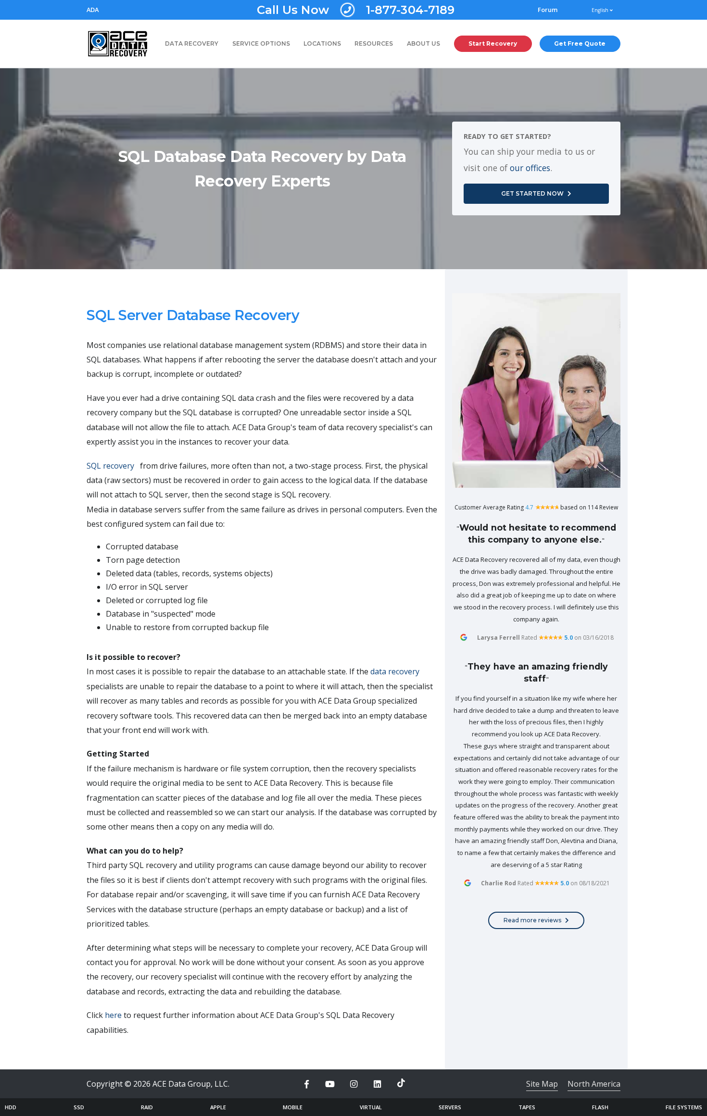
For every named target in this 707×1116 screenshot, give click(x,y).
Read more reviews (532, 920)
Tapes (526, 1107)
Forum (548, 10)
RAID (147, 1107)
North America (594, 1084)
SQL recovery (110, 465)
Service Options (261, 43)
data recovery (394, 671)
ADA (93, 10)
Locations (322, 43)
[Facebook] (306, 1084)
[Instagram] (353, 1084)
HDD (10, 1107)
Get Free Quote (580, 43)
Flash (600, 1107)
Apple (218, 1107)
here (113, 1015)
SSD (79, 1107)
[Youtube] (330, 1084)
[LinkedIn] (377, 1084)
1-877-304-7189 (356, 10)
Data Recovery (191, 43)
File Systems (684, 1107)
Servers (450, 1107)
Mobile (293, 1107)
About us (423, 43)
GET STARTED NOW (532, 193)
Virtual (371, 1107)
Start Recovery (492, 43)
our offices (530, 168)
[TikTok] (401, 1083)
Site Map (542, 1084)
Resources (373, 43)
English (601, 10)
